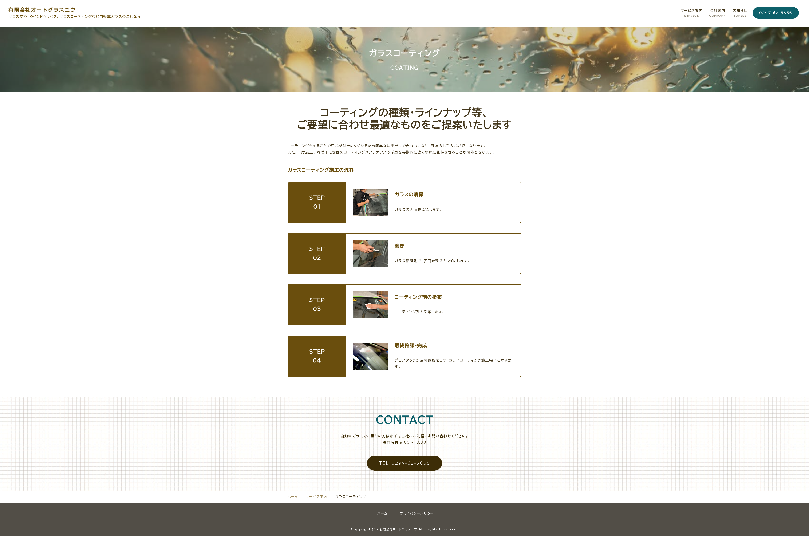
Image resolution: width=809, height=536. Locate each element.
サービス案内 (692, 13)
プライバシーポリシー (416, 513)
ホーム (293, 496)
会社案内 (717, 13)
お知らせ (740, 13)
